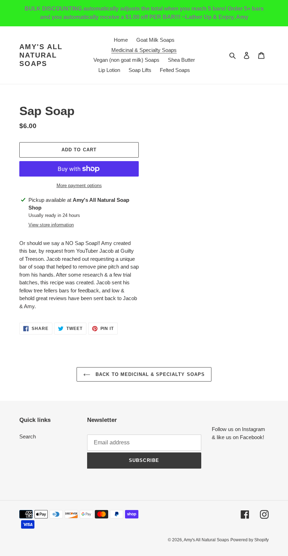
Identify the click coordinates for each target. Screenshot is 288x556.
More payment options (79, 185)
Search (27, 436)
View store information (51, 224)
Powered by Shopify (249, 539)
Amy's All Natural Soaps (41, 55)
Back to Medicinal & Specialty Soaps (149, 374)
